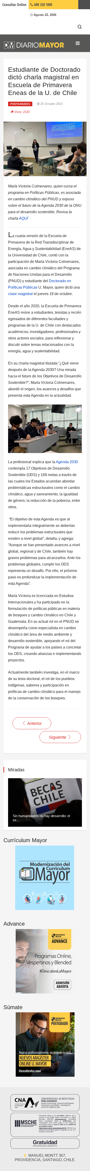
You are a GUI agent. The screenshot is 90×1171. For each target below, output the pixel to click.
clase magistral (20, 294)
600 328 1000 (42, 4)
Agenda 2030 (67, 462)
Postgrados (20, 104)
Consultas (14, 4)
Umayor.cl (84, 5)
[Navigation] (78, 43)
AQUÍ (23, 218)
